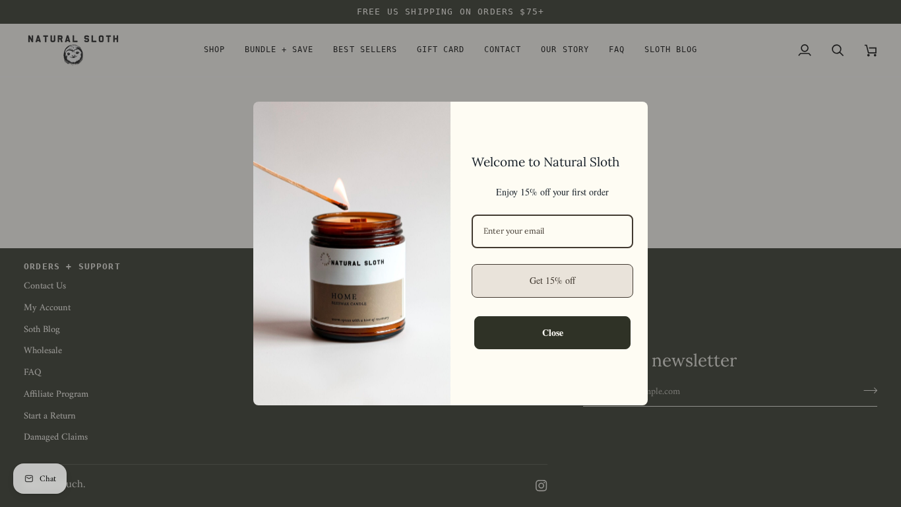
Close (552, 332)
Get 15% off (552, 280)
